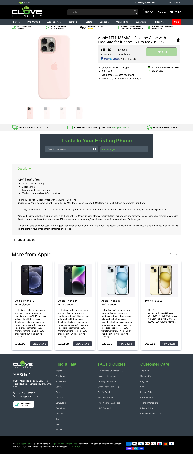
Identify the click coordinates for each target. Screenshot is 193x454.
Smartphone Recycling (108, 387)
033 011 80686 (173, 2)
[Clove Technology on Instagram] (21, 375)
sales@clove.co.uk (147, 2)
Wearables (142, 22)
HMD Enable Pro (105, 408)
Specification (26, 239)
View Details (39, 343)
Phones (16, 22)
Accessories (54, 22)
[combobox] (99, 12)
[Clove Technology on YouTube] (18, 375)
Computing (122, 22)
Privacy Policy (146, 408)
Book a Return (146, 397)
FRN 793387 (76, 446)
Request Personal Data (150, 413)
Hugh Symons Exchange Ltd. (64, 443)
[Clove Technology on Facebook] (29, 375)
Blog (58, 424)
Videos (59, 429)
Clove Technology (23, 443)
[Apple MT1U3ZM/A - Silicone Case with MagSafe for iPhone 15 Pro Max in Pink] (54, 68)
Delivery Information (107, 381)
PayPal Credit (104, 392)
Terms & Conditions (149, 403)
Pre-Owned (33, 22)
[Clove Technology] (25, 365)
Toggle (21, 3)
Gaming (72, 22)
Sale (176, 22)
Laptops (104, 22)
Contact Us (145, 376)
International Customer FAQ (110, 370)
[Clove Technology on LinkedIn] (25, 375)
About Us (144, 370)
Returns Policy (146, 392)
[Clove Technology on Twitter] (14, 375)
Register (144, 381)
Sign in (143, 387)
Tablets (88, 22)
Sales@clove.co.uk (120, 127)
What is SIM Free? (106, 397)
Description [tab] (24, 168)
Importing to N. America (109, 403)
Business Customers (107, 376)
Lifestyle (160, 22)
